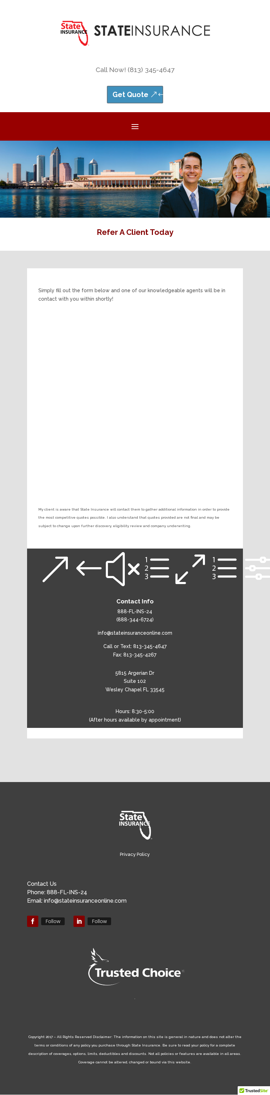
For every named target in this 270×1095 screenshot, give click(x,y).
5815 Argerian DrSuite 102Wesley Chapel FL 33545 (135, 681)
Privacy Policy (135, 854)
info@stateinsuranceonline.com (135, 633)
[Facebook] (32, 921)
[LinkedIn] (79, 921)
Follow (52, 921)
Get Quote (130, 94)
